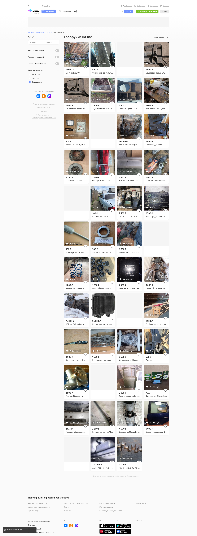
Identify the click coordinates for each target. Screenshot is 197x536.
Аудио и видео (34, 511)
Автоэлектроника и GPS (37, 503)
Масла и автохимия (107, 503)
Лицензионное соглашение (44, 104)
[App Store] (107, 526)
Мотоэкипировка (106, 507)
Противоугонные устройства (110, 511)
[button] (85, 67)
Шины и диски (140, 503)
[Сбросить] (122, 11)
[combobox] (91, 11)
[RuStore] (123, 531)
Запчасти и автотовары (43, 32)
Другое (66, 507)
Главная (31, 32)
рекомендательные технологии (43, 118)
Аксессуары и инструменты (39, 507)
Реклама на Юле (43, 107)
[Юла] (33, 10)
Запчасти (67, 511)
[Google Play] (123, 526)
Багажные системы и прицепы (76, 503)
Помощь (44, 111)
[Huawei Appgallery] (107, 531)
